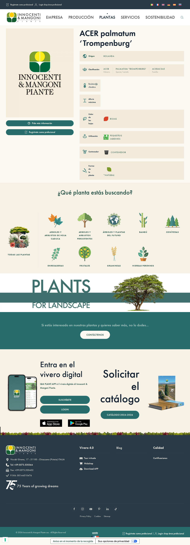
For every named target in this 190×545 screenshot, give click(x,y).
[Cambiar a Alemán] (169, 5)
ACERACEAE (158, 69)
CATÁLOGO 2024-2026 (120, 414)
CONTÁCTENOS (95, 334)
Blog (119, 448)
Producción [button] (81, 17)
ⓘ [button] (96, 84)
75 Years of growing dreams (37, 486)
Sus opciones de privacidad (113, 541)
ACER (106, 69)
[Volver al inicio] (23, 17)
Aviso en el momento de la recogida (73, 541)
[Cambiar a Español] (174, 5)
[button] (182, 17)
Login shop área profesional (50, 4)
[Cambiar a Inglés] (163, 5)
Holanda (108, 56)
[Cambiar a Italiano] (152, 5)
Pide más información (42, 123)
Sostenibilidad (160, 17)
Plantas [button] (107, 17)
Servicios (130, 17)
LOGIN (65, 409)
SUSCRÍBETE (64, 399)
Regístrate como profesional (21, 4)
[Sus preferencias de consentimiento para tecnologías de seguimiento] (5, 540)
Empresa (54, 17)
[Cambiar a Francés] (157, 5)
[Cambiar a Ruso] (180, 5)
